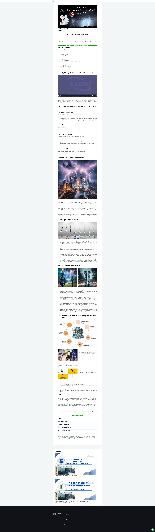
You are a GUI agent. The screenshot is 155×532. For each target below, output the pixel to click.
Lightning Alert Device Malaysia (64, 49)
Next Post (100, 447)
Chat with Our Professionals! (77, 415)
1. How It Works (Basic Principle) (65, 53)
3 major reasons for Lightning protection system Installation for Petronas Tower (72, 501)
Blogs (64, 524)
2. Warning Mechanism (64, 54)
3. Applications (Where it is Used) (66, 55)
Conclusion (61, 62)
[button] (92, 1)
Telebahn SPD (67, 514)
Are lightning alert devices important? (66, 66)
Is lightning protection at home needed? (67, 68)
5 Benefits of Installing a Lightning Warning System (66, 475)
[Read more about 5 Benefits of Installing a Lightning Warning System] (75, 463)
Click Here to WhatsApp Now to (77, 45)
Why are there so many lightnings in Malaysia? (68, 67)
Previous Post (55, 447)
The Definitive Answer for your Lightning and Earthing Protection (70, 61)
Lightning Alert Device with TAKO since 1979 (66, 50)
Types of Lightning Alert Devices (64, 60)
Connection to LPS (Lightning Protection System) (68, 56)
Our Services (66, 518)
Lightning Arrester (64, 502)
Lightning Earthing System (68, 513)
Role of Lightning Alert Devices (64, 59)
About (65, 523)
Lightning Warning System (62, 31)
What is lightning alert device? (65, 65)
